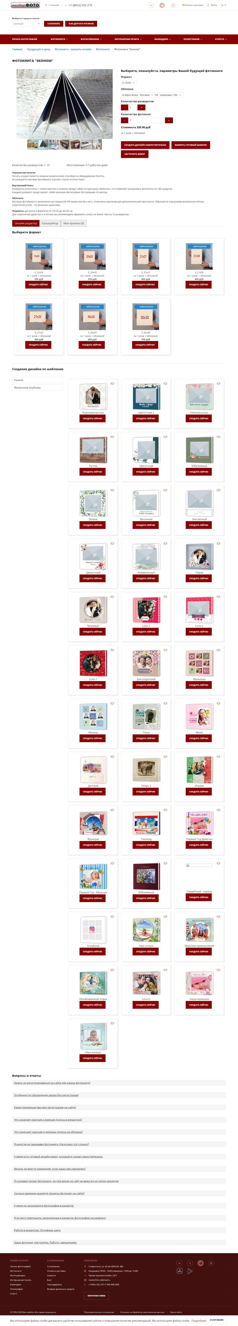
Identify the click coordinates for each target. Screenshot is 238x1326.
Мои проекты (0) (73, 223)
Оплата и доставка (56, 1270)
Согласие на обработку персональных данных (142, 1312)
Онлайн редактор (26, 223)
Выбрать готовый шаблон (191, 144)
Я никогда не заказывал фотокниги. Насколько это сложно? (51, 1144)
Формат (126, 77)
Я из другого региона (81, 23)
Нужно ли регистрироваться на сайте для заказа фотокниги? (52, 1082)
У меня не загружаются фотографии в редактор (44, 1205)
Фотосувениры (90, 39)
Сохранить (53, 23)
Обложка (127, 89)
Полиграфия (191, 39)
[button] (114, 72)
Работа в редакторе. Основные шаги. (37, 1230)
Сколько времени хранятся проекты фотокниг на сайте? (49, 1193)
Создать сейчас (38, 284)
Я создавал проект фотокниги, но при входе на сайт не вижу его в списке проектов (66, 1181)
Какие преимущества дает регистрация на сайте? (45, 1107)
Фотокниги (58, 39)
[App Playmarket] (192, 1273)
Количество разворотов (137, 101)
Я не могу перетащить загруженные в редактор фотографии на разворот (60, 1218)
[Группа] (152, 5)
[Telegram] (163, 5)
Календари (161, 39)
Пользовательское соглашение (99, 1312)
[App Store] (181, 1273)
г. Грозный (54, 5)
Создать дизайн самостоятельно (145, 144)
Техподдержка (54, 1284)
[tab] (26, 223)
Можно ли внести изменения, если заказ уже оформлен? (50, 1168)
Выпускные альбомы (27, 387)
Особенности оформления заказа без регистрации (46, 1095)
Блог (49, 1280)
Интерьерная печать (127, 39)
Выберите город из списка (25, 18)
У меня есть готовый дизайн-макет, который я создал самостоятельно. (58, 1156)
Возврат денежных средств (60, 1289)
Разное (18, 380)
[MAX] (174, 5)
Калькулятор (50, 223)
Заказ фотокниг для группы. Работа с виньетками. (45, 1242)
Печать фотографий (24, 39)
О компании (53, 1266)
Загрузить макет (134, 154)
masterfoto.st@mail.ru (99, 1280)
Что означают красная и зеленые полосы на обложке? (48, 1132)
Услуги (219, 39)
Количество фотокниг (136, 114)
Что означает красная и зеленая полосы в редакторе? (48, 1119)
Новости (51, 1275)
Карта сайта (176, 1312)
